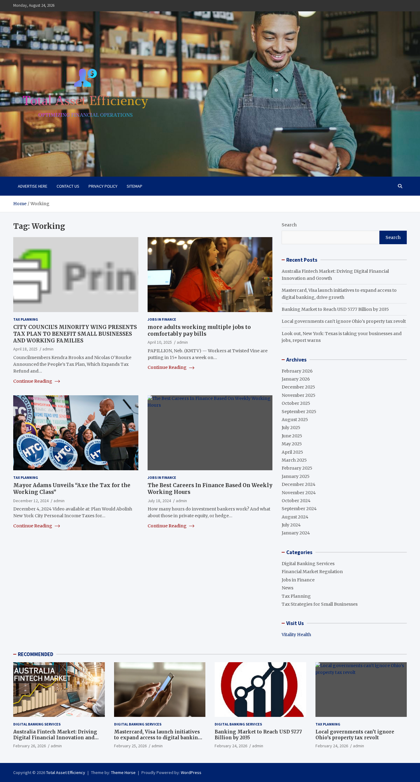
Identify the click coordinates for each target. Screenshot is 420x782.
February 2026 (297, 371)
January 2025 (296, 476)
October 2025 (296, 403)
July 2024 (291, 525)
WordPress (191, 772)
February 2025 (297, 468)
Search (289, 225)
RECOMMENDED (35, 654)
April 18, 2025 (25, 349)
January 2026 (296, 379)
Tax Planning (25, 319)
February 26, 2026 (29, 746)
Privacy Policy (103, 186)
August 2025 (295, 419)
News (287, 588)
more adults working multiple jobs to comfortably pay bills (199, 330)
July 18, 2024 (159, 500)
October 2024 (296, 500)
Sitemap (134, 186)
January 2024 (296, 533)
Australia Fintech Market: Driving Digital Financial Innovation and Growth (55, 738)
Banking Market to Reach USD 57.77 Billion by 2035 (335, 309)
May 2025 (292, 444)
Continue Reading (33, 381)
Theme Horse (123, 772)
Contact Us (68, 186)
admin (47, 349)
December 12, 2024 (31, 500)
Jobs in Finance (162, 319)
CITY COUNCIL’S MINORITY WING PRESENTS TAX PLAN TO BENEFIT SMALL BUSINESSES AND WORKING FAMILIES (75, 334)
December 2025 (298, 387)
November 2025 (298, 395)
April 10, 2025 (160, 342)
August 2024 (295, 517)
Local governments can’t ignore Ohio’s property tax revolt (344, 321)
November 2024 (299, 492)
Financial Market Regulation (312, 571)
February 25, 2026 (130, 746)
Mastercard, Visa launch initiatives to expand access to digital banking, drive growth (158, 738)
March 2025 (294, 460)
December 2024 (298, 484)
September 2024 (299, 508)
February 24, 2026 (231, 746)
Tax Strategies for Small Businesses (320, 604)
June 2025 (292, 436)
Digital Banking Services (308, 563)
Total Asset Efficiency (65, 772)
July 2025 (291, 427)
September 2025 (299, 411)
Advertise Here (32, 186)
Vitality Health (296, 634)
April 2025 (292, 452)
